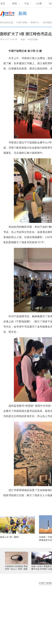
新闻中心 (35, 22)
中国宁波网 (21, 22)
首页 (2, 3)
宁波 (26, 3)
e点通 (39, 3)
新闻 (14, 3)
